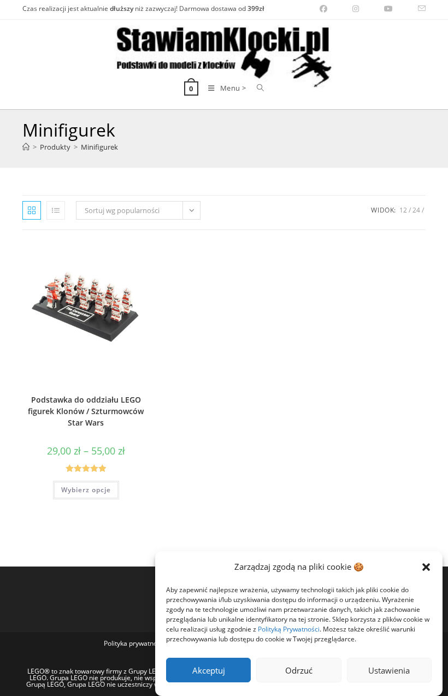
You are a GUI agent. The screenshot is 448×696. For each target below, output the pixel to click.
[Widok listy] (55, 210)
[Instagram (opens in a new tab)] (356, 8)
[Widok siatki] (31, 210)
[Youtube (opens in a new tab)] (388, 8)
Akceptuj (208, 670)
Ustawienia (389, 670)
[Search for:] (256, 88)
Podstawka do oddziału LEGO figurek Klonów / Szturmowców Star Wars (86, 411)
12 (403, 210)
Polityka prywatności (135, 643)
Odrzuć (299, 670)
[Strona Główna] (26, 147)
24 (416, 210)
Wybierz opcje (86, 489)
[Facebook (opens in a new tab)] (323, 8)
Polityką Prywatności (289, 629)
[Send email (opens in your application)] (415, 8)
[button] (426, 567)
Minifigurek (99, 147)
